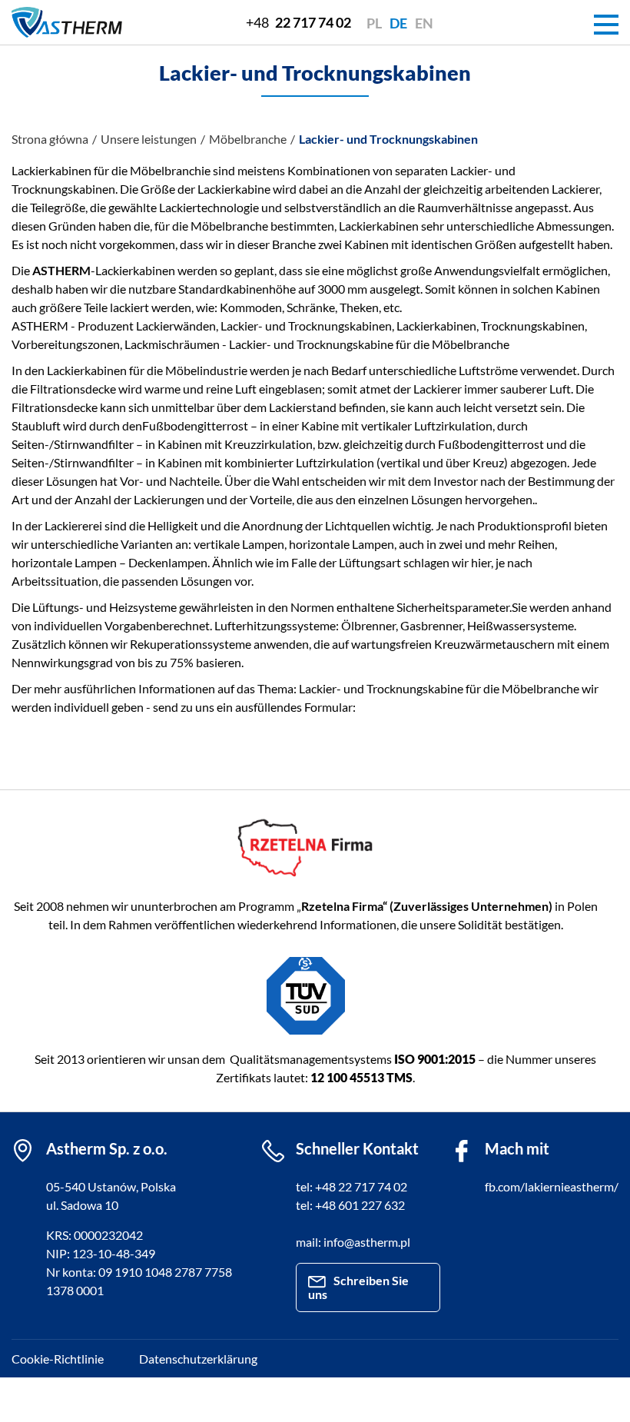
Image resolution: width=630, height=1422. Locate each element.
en (424, 23)
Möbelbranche (248, 138)
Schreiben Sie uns (358, 1287)
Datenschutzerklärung (198, 1358)
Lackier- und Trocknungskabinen (388, 138)
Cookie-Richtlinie (58, 1358)
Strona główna (50, 138)
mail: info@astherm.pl (353, 1241)
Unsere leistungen (149, 138)
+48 (298, 22)
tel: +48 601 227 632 (350, 1205)
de (398, 23)
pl (374, 23)
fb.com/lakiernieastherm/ (551, 1186)
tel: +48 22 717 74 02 (351, 1186)
